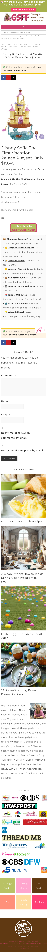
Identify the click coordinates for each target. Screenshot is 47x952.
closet (8, 202)
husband (16, 723)
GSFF (23, 17)
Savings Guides (7, 885)
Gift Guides (39, 885)
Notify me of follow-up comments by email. (16, 435)
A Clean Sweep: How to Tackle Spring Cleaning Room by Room (22, 577)
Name (6, 401)
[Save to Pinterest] (8, 77)
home (10, 174)
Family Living (23, 902)
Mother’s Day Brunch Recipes (22, 521)
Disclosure (11, 47)
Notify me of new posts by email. (22, 450)
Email (6, 414)
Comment (8, 375)
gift (14, 197)
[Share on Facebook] (3, 77)
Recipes (39, 902)
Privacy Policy (23, 948)
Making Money (23, 885)
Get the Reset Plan (23, 9)
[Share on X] (13, 77)
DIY (7, 902)
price (29, 210)
